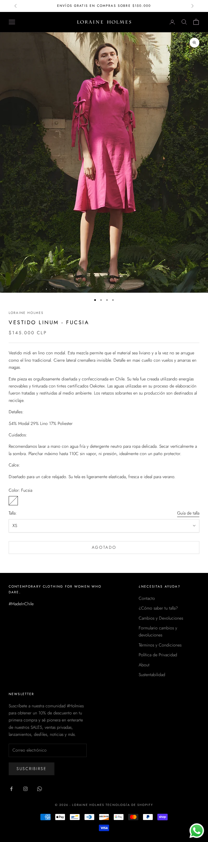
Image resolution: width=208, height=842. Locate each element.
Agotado (104, 547)
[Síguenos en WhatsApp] (39, 788)
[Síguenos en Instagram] (25, 788)
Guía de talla (188, 513)
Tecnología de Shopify (129, 805)
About (144, 665)
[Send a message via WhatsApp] (196, 830)
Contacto (147, 598)
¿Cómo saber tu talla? (158, 608)
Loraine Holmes (26, 312)
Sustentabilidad (152, 674)
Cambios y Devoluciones (161, 618)
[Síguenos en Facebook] (11, 788)
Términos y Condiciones (160, 645)
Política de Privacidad (158, 655)
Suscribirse (32, 769)
